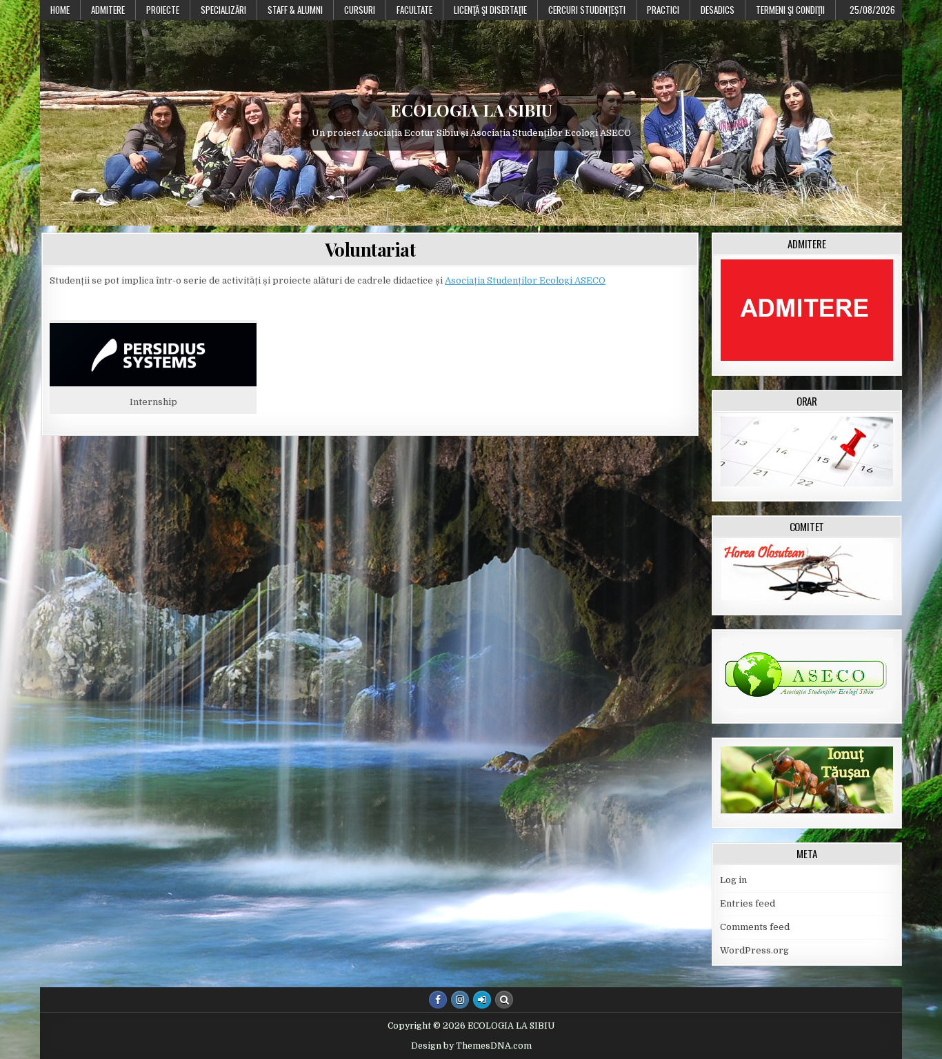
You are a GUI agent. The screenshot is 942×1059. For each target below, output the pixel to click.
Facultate (414, 10)
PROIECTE (162, 10)
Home (60, 10)
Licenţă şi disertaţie (490, 10)
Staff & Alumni (295, 10)
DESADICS (717, 10)
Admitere (108, 10)
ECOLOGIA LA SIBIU (471, 110)
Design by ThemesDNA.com (471, 1046)
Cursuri (359, 10)
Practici (663, 10)
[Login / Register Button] (482, 1000)
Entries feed (747, 903)
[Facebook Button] (438, 1000)
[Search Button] (504, 1000)
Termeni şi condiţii (790, 10)
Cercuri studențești (586, 10)
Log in (733, 880)
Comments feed (755, 927)
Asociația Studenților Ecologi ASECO (525, 280)
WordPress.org (754, 950)
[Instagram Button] (460, 1000)
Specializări (223, 10)
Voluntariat (370, 249)
